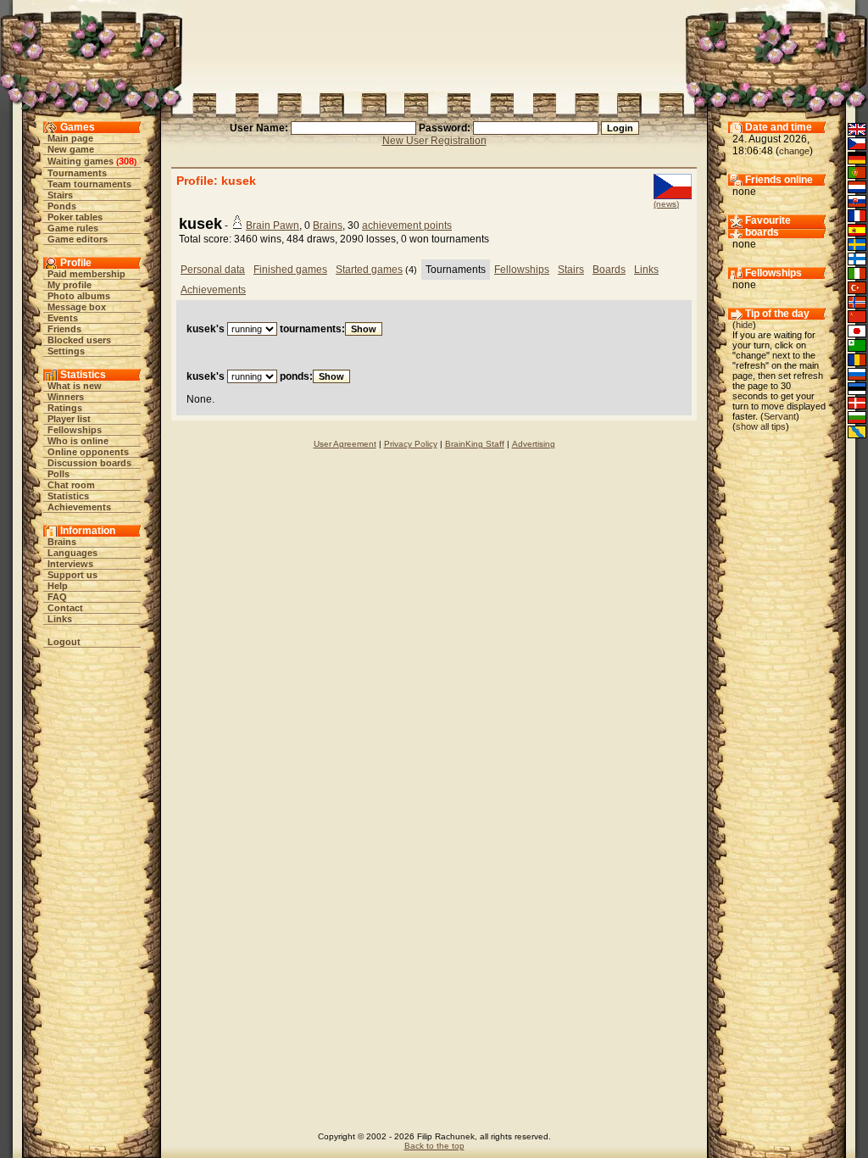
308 (126, 161)
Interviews (70, 564)
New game (70, 149)
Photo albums (78, 296)
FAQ (57, 597)
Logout (64, 642)
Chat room (71, 485)
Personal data (213, 270)
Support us (72, 575)
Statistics (68, 496)
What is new (74, 386)
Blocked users (79, 340)
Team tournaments (89, 184)
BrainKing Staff (474, 443)
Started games (369, 270)
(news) (666, 204)
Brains (61, 542)
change (794, 151)
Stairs (60, 195)
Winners (65, 397)
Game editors (77, 239)
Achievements (79, 507)
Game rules (72, 228)
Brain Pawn (272, 225)
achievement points (407, 225)
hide (744, 325)
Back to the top (434, 1145)
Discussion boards (89, 463)
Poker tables (75, 217)
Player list (69, 419)
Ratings (64, 408)
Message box (76, 307)
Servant (780, 416)
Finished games (290, 270)
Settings (66, 351)
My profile (69, 285)
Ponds (61, 206)
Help (57, 586)
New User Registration (434, 141)
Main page (70, 138)
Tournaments (77, 173)
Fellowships (74, 430)
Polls (58, 474)
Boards (609, 270)
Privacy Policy (410, 443)
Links (59, 619)
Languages (72, 553)
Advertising (533, 443)
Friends (64, 329)
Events (62, 318)
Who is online (77, 441)
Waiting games (80, 161)
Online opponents (88, 452)
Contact (65, 608)
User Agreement (345, 443)
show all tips (761, 426)
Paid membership (86, 274)
